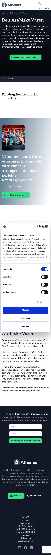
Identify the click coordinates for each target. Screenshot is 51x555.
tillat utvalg (25, 318)
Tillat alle (25, 310)
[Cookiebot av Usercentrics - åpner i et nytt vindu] (37, 226)
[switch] (44, 277)
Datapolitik (25, 538)
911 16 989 (35, 495)
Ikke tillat (25, 326)
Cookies (25, 535)
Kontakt (17, 495)
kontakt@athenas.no (25, 529)
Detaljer (40, 302)
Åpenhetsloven (25, 541)
